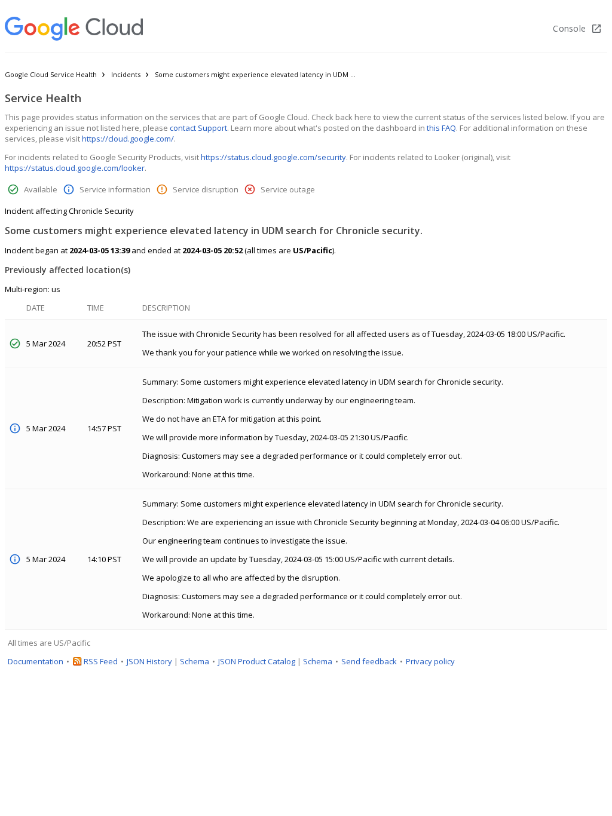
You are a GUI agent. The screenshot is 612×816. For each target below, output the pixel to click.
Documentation (35, 661)
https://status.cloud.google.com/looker (75, 167)
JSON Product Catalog (256, 661)
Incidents (125, 74)
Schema (194, 661)
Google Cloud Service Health (51, 74)
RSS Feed (101, 661)
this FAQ (441, 127)
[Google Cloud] (74, 29)
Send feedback (369, 661)
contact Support (198, 127)
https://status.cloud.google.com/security (273, 157)
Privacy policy (430, 661)
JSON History (149, 661)
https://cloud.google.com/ (128, 138)
